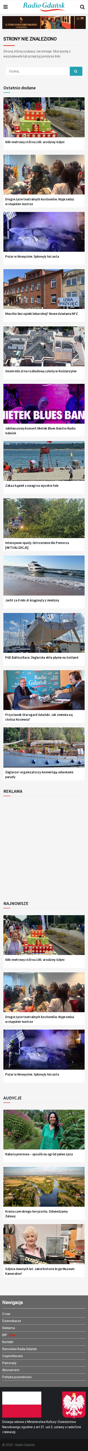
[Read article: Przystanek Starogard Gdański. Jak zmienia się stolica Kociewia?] (44, 693)
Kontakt (7, 1342)
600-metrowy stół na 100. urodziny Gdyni (34, 142)
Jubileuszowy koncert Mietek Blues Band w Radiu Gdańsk (40, 430)
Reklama (8, 1328)
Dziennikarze (11, 1321)
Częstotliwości (12, 1356)
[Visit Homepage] (44, 7)
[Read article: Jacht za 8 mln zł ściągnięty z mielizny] (44, 578)
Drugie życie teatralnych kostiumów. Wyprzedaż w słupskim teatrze (39, 201)
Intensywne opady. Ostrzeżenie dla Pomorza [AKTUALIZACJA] (37, 545)
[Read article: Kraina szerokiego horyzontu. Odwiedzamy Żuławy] (44, 1190)
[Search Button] (82, 7)
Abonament (10, 1370)
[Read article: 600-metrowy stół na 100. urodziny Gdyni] (44, 120)
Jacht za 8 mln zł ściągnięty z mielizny (32, 600)
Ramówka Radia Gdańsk (19, 1349)
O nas (6, 1314)
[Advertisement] (44, 847)
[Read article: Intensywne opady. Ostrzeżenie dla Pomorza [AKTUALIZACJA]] (44, 521)
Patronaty (9, 1363)
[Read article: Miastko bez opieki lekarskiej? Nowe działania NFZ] (44, 292)
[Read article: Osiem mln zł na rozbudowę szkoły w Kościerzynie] (44, 349)
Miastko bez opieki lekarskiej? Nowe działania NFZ (41, 313)
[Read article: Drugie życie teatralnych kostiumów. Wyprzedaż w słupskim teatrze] (44, 177)
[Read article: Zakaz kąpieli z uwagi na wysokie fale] (44, 464)
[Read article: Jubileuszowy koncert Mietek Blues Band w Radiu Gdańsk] (44, 407)
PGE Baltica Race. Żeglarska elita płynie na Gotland (41, 657)
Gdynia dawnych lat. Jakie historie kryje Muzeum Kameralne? (39, 1271)
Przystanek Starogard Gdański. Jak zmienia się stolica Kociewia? (39, 717)
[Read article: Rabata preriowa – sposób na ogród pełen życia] (44, 1132)
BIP (5, 1335)
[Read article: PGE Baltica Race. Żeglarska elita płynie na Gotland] (44, 636)
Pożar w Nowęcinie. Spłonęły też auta (32, 256)
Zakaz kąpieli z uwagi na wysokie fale (31, 485)
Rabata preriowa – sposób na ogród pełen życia (39, 1154)
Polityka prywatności (17, 1377)
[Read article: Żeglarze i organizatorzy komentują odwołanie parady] (44, 750)
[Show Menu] (5, 7)
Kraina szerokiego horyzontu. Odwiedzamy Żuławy (36, 1213)
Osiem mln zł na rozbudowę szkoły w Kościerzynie (40, 371)
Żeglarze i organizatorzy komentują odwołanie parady (39, 774)
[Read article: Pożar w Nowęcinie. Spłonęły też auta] (44, 235)
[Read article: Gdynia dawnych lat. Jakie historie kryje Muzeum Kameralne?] (44, 1247)
